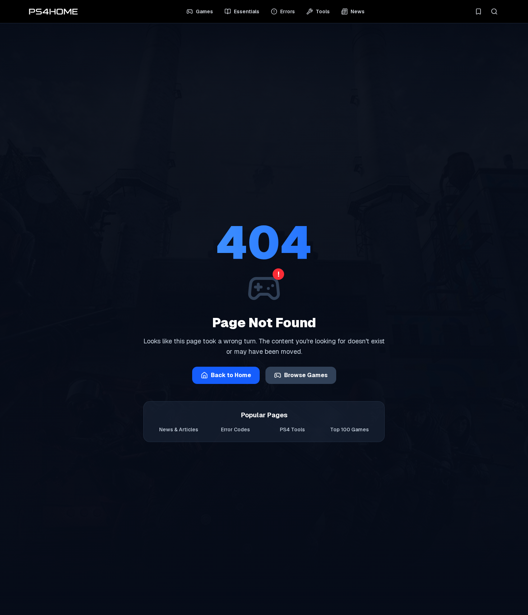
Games (204, 11)
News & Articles (178, 429)
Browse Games (306, 375)
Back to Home (231, 375)
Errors (287, 11)
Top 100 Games (349, 429)
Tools (323, 11)
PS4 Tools (292, 429)
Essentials (246, 11)
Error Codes (235, 429)
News (358, 11)
